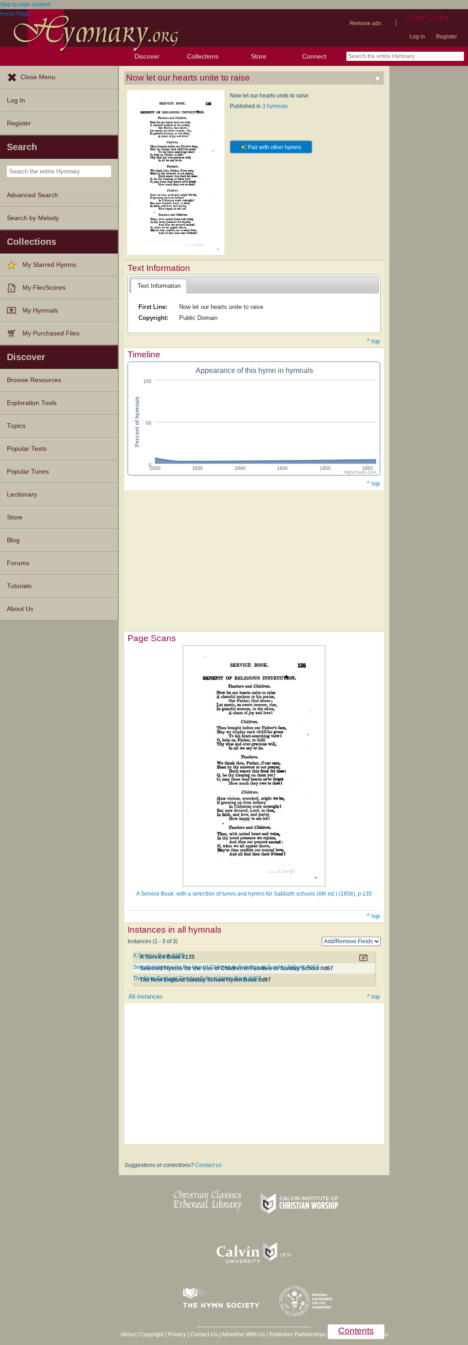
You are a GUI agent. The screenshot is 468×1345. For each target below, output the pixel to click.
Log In (16, 100)
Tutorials (19, 586)
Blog (13, 540)
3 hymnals (275, 106)
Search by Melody (33, 218)
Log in (417, 36)
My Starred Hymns (49, 264)
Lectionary (22, 494)
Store (258, 56)
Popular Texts (27, 448)
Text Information (159, 285)
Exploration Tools (32, 403)
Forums (18, 563)
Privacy (177, 1334)
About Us (20, 608)
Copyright (151, 1334)
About (128, 1334)
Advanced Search (32, 195)
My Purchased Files (51, 333)
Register (446, 36)
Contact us (208, 1165)
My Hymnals (40, 310)
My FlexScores (43, 287)
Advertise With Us (243, 1334)
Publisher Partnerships (297, 1334)
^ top (373, 341)
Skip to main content (25, 4)
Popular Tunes (28, 471)
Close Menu (38, 77)
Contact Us (204, 1334)
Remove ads (365, 23)
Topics (16, 425)
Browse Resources (34, 380)
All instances (145, 996)
